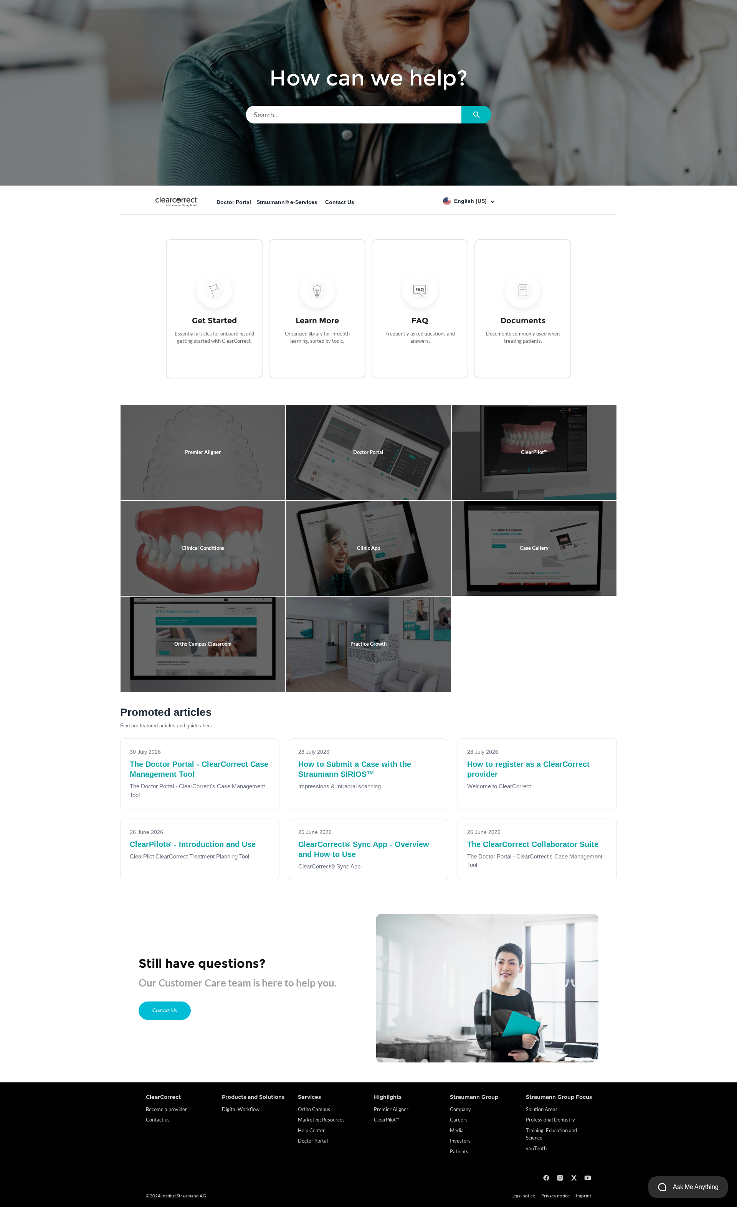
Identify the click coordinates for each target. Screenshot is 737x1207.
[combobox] (353, 114)
